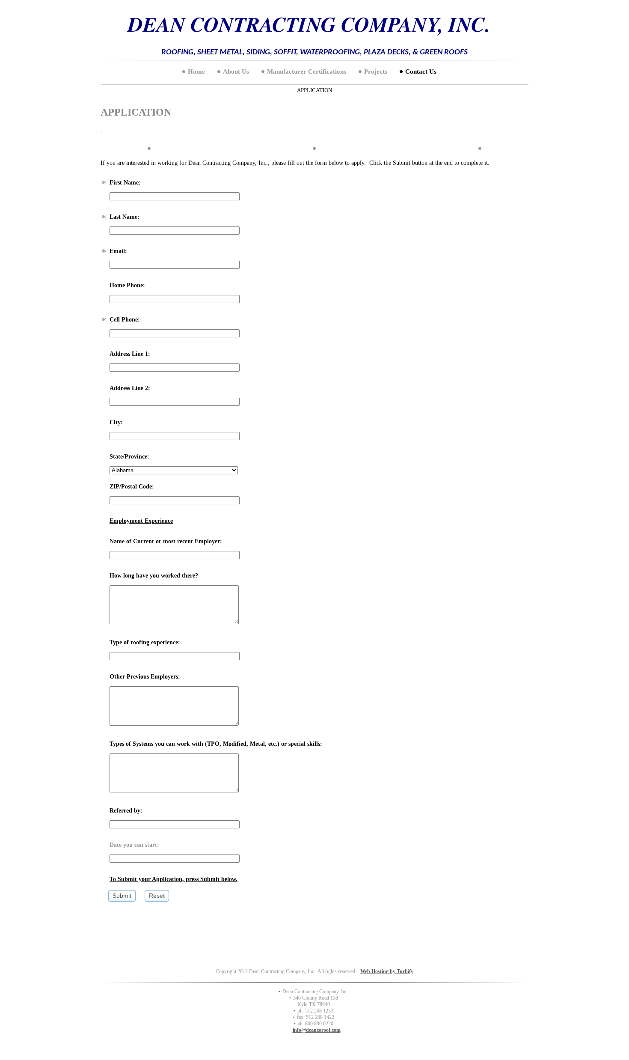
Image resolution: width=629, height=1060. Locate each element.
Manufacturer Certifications (306, 71)
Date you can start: (134, 845)
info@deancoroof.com (317, 1030)
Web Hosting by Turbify (386, 971)
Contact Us (420, 71)
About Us (236, 71)
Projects (375, 71)
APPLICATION (314, 90)
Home (196, 71)
